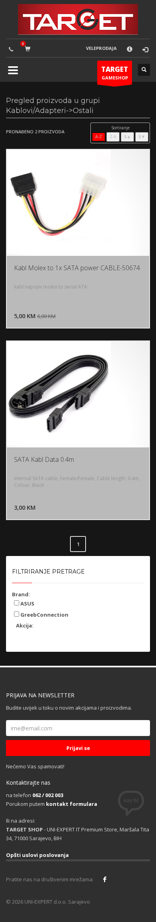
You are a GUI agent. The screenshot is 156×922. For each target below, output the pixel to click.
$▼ (141, 136)
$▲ (127, 136)
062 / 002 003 (47, 795)
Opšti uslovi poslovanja (37, 855)
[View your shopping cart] (29, 48)
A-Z (98, 136)
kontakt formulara (71, 803)
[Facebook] (105, 879)
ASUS (26, 603)
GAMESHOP (114, 73)
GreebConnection (43, 614)
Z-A (113, 136)
